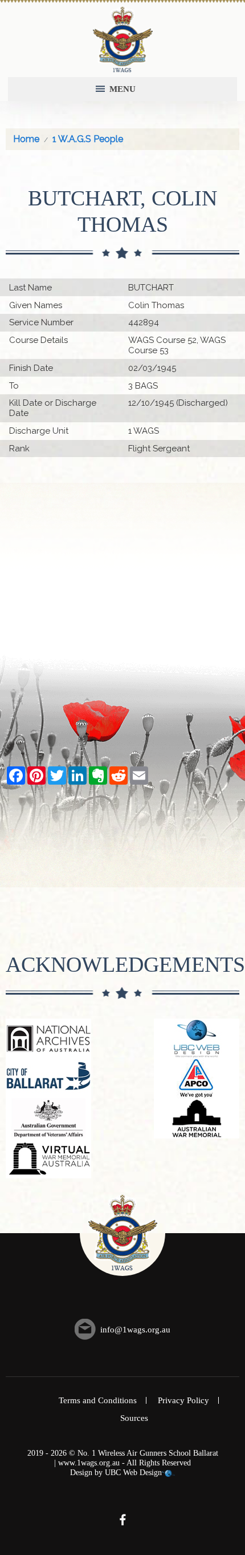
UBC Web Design (133, 1472)
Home (26, 139)
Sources (134, 1418)
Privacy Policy (183, 1400)
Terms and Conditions (98, 1400)
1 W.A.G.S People (87, 139)
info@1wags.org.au (135, 1329)
